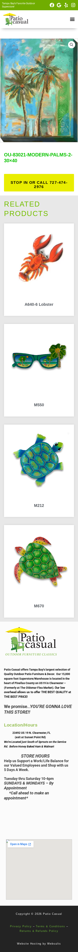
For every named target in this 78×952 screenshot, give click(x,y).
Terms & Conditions (50, 926)
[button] (72, 19)
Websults (54, 943)
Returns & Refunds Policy (39, 930)
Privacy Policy (21, 926)
